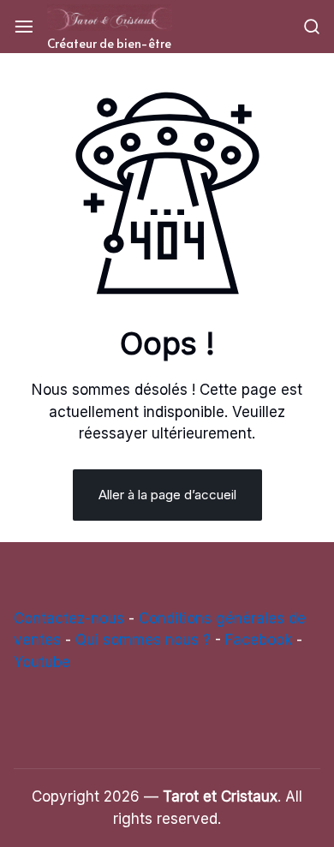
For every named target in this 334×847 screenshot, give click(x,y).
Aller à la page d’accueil (167, 494)
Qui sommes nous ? (143, 639)
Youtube (42, 662)
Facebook (258, 639)
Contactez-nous (69, 618)
